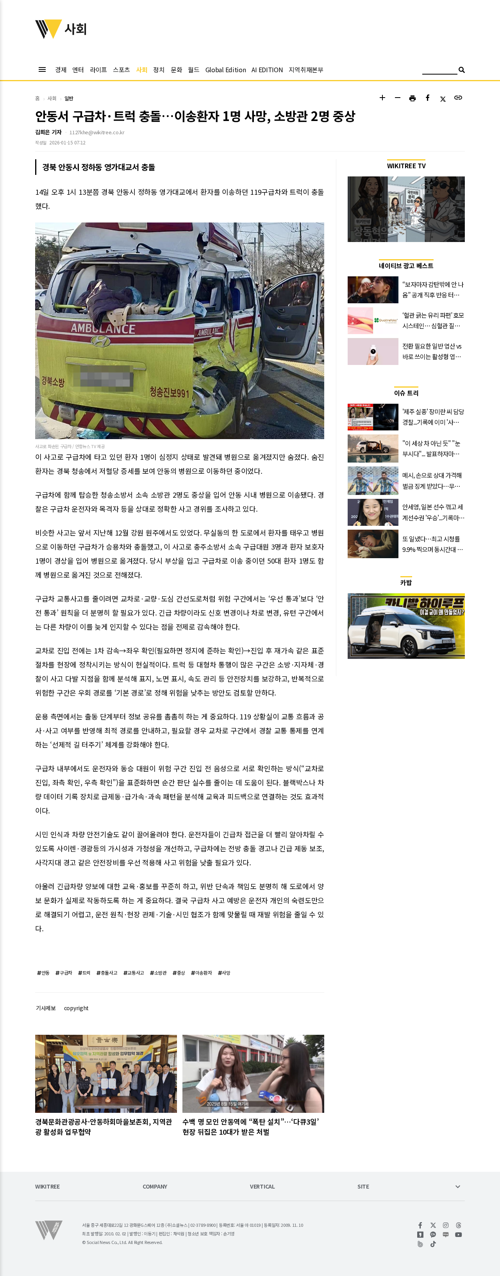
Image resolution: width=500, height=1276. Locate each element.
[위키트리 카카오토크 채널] (433, 1234)
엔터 (78, 69)
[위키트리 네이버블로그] (445, 1234)
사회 (141, 69)
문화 (176, 69)
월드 (193, 69)
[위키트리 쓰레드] (458, 1225)
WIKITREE (47, 1186)
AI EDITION (267, 69)
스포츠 (121, 69)
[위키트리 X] (433, 1225)
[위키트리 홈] (48, 36)
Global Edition (225, 69)
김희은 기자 (48, 132)
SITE (363, 1186)
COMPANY (155, 1186)
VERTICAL (262, 1186)
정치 (158, 69)
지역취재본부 (306, 69)
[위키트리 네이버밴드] (420, 1244)
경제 (60, 69)
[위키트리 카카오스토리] (420, 1234)
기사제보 (46, 1008)
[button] (382, 98)
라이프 (98, 69)
